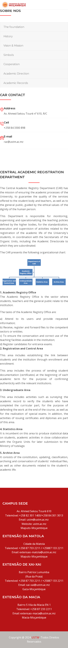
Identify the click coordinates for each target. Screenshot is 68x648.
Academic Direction (16, 73)
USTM (35, 637)
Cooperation (11, 64)
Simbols (8, 55)
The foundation (13, 27)
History (8, 36)
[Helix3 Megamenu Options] (64, 4)
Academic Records (15, 83)
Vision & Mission (13, 45)
